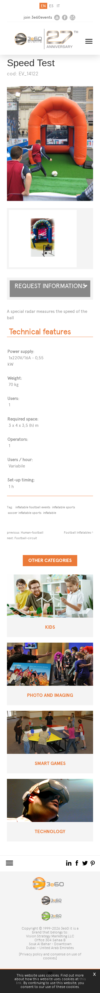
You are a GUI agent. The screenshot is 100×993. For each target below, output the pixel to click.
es (51, 6)
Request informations (50, 288)
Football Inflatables (77, 532)
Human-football (32, 532)
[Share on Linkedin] (69, 862)
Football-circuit (25, 538)
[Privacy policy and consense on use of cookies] (50, 956)
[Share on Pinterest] (92, 862)
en (43, 6)
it (58, 6)
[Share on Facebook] (77, 862)
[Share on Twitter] (85, 862)
